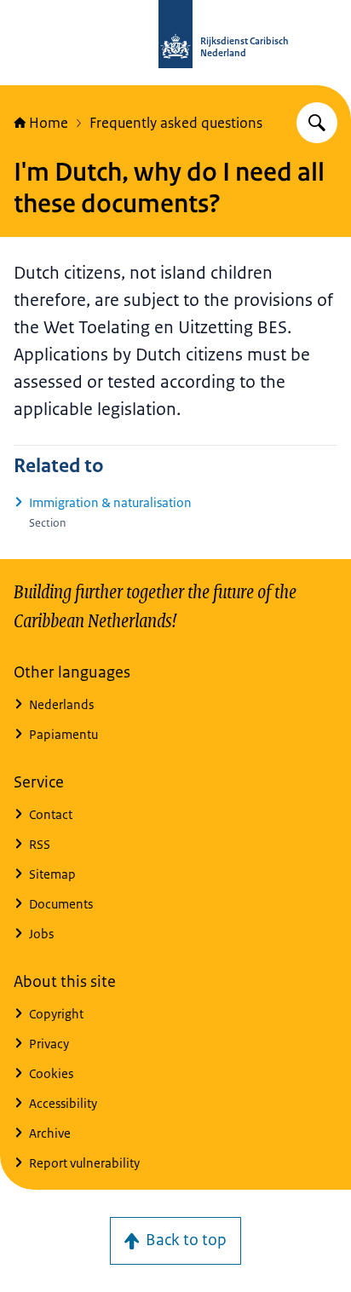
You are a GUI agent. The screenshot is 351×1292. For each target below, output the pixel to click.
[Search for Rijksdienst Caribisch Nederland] (316, 122)
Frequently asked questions (175, 122)
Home (48, 122)
